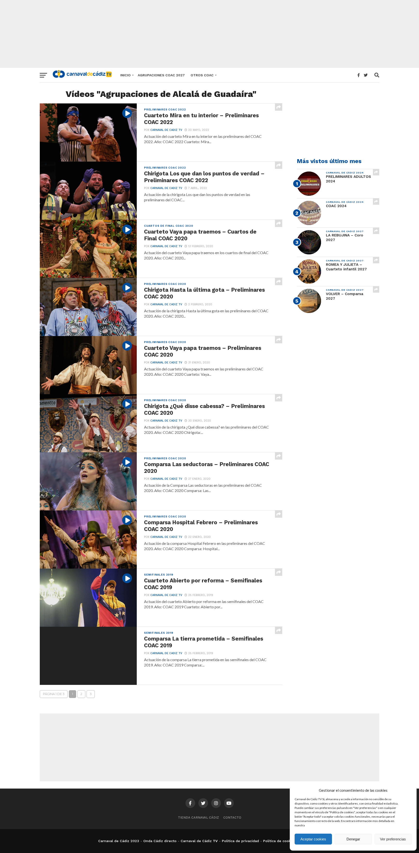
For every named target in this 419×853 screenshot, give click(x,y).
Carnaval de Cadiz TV (166, 130)
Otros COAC (202, 75)
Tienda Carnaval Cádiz (198, 817)
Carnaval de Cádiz (196, 841)
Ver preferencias (393, 839)
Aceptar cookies (313, 839)
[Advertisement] (209, 34)
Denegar (353, 839)
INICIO (125, 75)
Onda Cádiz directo (160, 841)
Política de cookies (279, 841)
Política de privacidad (240, 841)
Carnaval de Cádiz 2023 (118, 841)
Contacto (232, 817)
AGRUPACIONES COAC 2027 (161, 75)
